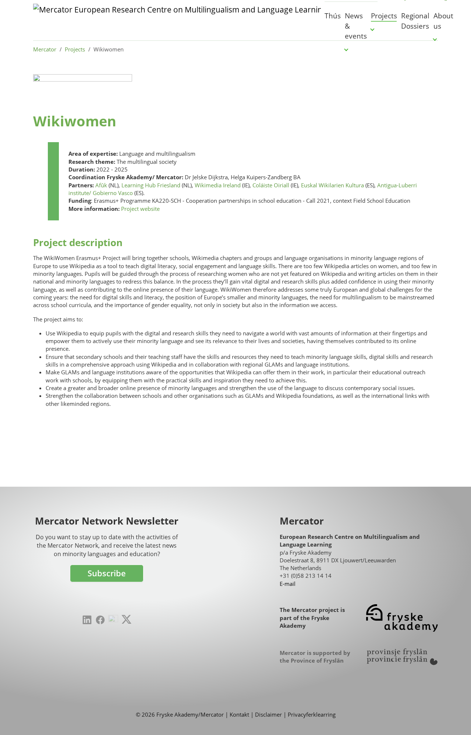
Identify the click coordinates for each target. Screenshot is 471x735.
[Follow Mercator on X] (126, 619)
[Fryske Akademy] (402, 618)
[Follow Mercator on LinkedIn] (87, 620)
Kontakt (239, 714)
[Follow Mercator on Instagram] (113, 620)
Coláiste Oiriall (270, 185)
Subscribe (107, 573)
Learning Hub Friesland (150, 185)
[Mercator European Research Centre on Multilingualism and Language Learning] (177, 20)
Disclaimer (268, 714)
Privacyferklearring (312, 714)
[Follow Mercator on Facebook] (100, 620)
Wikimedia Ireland (218, 185)
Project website (140, 208)
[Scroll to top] (454, 718)
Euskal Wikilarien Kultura (332, 185)
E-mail (287, 583)
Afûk (101, 185)
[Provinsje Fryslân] (402, 657)
